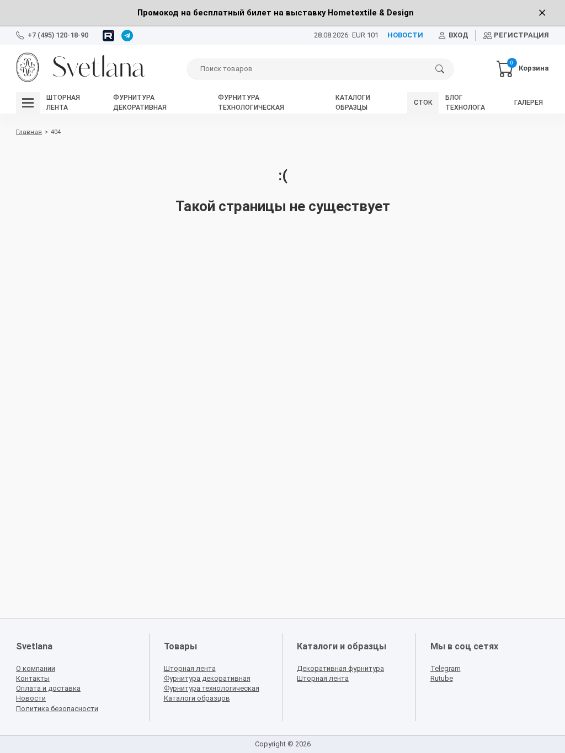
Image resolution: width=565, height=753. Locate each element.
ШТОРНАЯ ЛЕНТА (63, 102)
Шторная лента (190, 668)
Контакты (33, 678)
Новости (31, 698)
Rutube (441, 678)
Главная (29, 132)
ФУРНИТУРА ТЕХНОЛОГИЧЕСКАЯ (251, 102)
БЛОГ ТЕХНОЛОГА (465, 102)
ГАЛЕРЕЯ (528, 102)
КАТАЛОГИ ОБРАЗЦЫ (352, 102)
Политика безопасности (57, 708)
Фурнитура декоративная (207, 678)
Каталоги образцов (197, 698)
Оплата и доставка (48, 688)
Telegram (445, 668)
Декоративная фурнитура (340, 668)
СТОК (423, 102)
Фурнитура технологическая (211, 688)
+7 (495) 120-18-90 (58, 35)
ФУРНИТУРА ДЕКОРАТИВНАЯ (140, 102)
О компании (35, 668)
